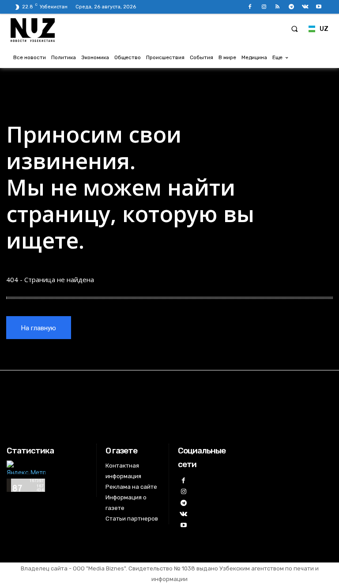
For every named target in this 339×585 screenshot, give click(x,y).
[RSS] (277, 7)
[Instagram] (264, 7)
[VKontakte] (305, 7)
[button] (294, 28)
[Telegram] (291, 7)
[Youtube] (319, 7)
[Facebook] (250, 7)
